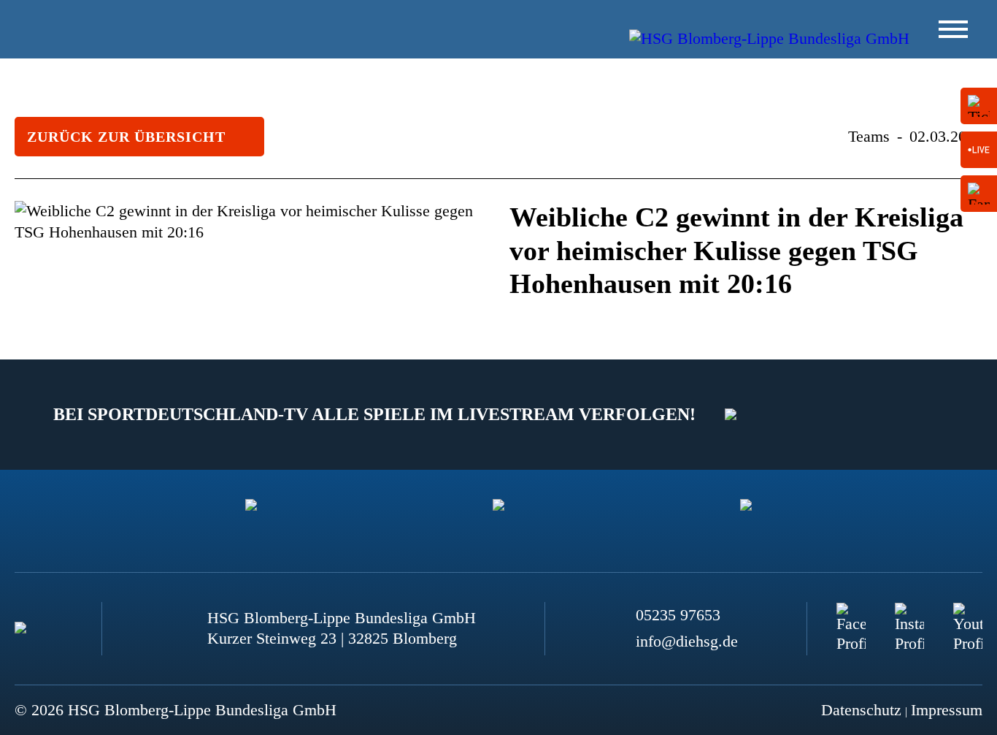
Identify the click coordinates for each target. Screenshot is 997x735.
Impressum (946, 710)
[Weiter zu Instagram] (909, 617)
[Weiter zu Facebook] (851, 617)
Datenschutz (861, 710)
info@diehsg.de (687, 641)
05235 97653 (678, 615)
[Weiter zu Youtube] (967, 617)
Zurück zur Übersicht (126, 137)
